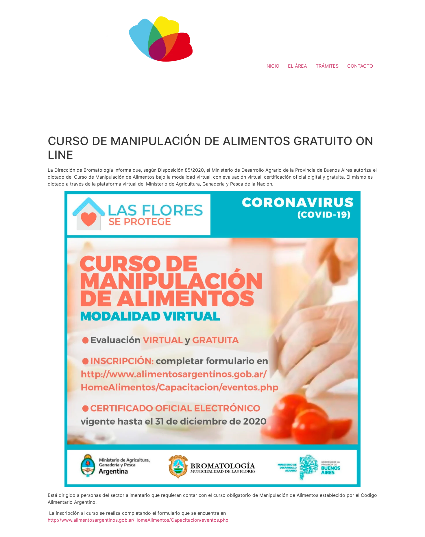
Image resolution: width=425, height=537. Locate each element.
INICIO (272, 66)
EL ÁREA (297, 66)
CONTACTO (360, 66)
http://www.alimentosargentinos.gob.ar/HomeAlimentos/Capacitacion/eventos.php (138, 520)
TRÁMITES (327, 66)
